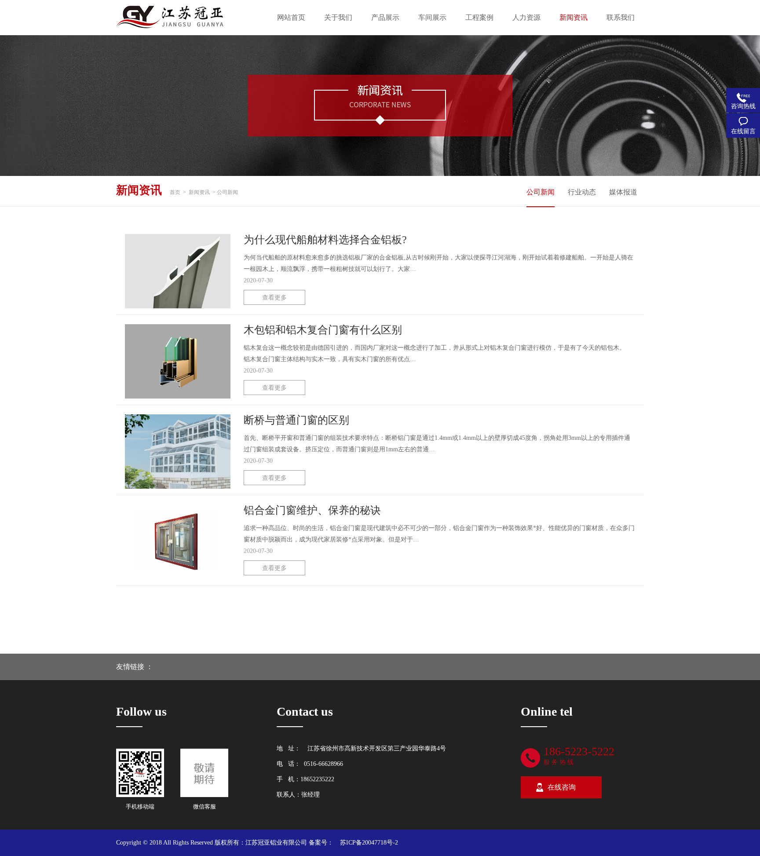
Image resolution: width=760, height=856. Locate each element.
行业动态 (582, 192)
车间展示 (432, 17)
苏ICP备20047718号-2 (369, 842)
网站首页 (291, 17)
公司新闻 (540, 192)
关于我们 (338, 17)
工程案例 (479, 17)
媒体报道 (623, 192)
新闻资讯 (573, 17)
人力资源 (526, 17)
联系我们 (621, 17)
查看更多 (274, 297)
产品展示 (385, 17)
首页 (175, 192)
